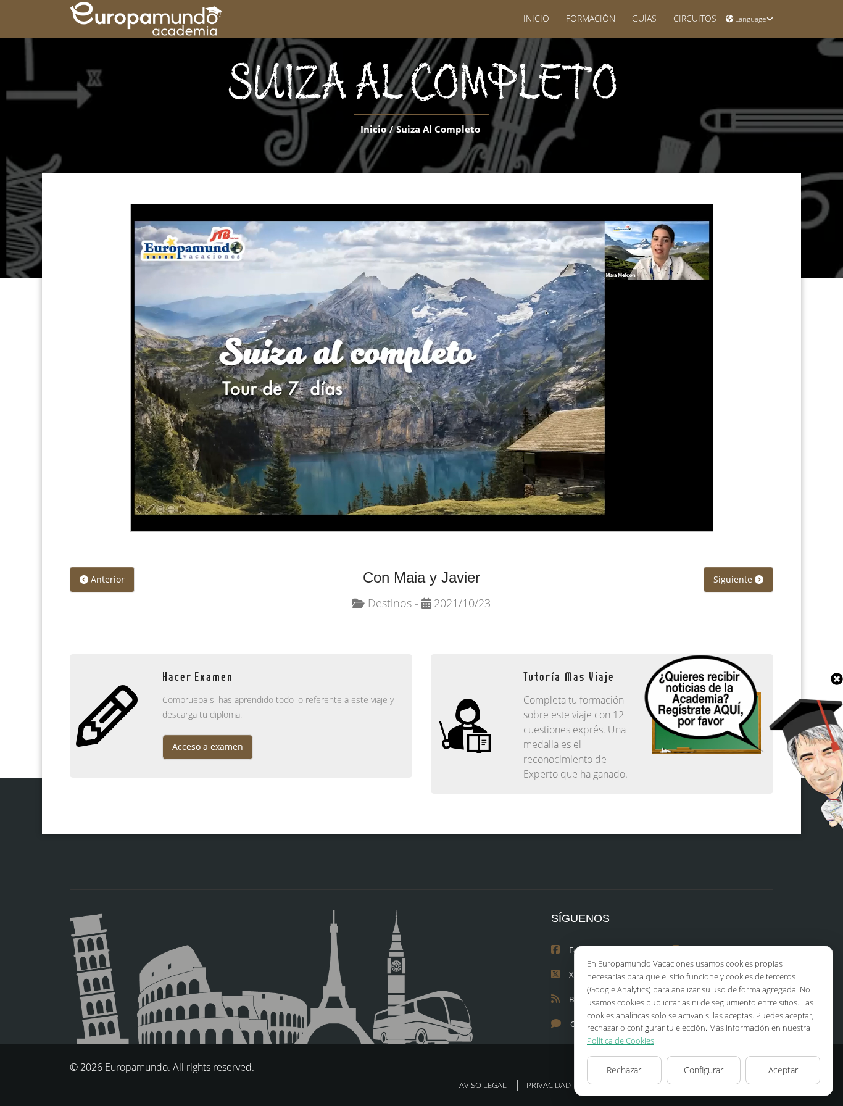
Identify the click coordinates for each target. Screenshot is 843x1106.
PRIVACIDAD (548, 1085)
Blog (577, 999)
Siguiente (734, 579)
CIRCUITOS (694, 18)
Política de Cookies (620, 1040)
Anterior (106, 579)
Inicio (373, 129)
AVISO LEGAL (483, 1085)
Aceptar (783, 1070)
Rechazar (624, 1070)
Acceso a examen (207, 746)
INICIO (536, 18)
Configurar (703, 1070)
